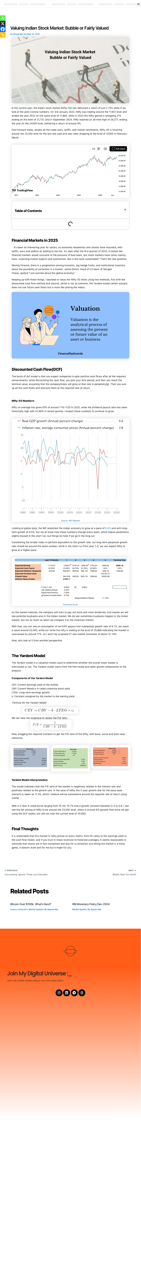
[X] (3, 23)
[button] (125, 210)
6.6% (108, 528)
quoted (24, 273)
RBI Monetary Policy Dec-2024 (91, 904)
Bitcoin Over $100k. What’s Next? (30, 904)
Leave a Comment (18, 909)
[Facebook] (3, 29)
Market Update (36, 909)
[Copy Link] (3, 34)
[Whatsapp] (3, 18)
